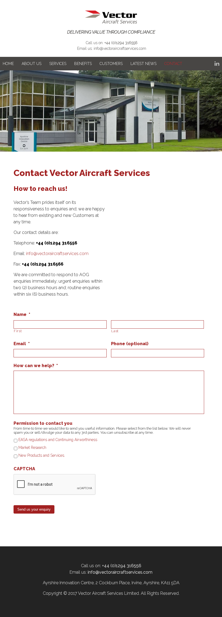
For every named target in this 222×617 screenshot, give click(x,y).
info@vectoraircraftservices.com (120, 48)
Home (8, 63)
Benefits (83, 63)
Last (115, 331)
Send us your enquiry (34, 509)
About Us (31, 63)
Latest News (143, 63)
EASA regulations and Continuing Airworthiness (57, 440)
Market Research (32, 447)
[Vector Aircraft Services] (111, 17)
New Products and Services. (41, 455)
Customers (111, 63)
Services (57, 63)
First (18, 331)
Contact (173, 63)
